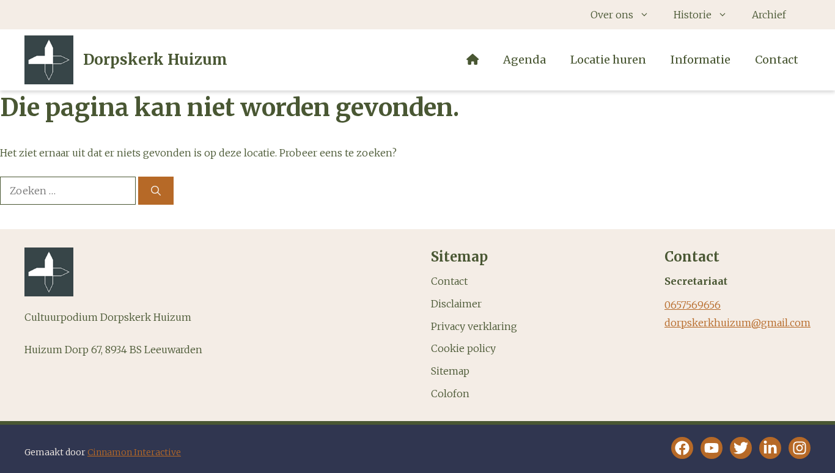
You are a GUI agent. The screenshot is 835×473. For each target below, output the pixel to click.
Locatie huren (608, 60)
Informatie (700, 60)
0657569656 (692, 305)
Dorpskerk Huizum (155, 59)
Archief (769, 15)
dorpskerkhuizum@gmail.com (737, 323)
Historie (693, 15)
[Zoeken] (156, 191)
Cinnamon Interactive (134, 452)
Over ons (611, 15)
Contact (776, 60)
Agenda (524, 60)
